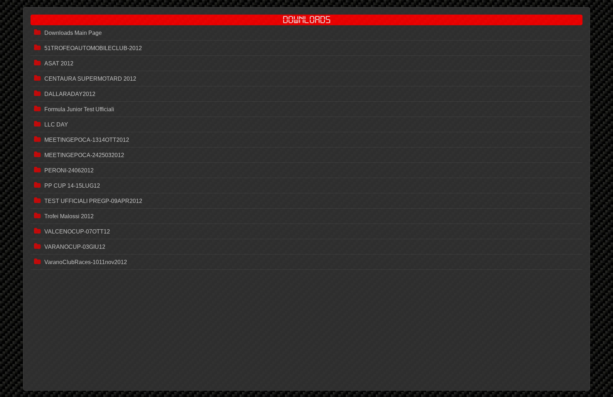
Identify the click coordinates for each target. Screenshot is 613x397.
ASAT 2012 (58, 63)
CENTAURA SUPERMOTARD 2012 (90, 79)
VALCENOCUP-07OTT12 (77, 232)
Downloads (307, 20)
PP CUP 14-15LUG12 (72, 186)
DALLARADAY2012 (69, 94)
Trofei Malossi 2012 (69, 216)
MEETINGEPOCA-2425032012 (84, 155)
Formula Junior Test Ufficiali (79, 109)
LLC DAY (56, 125)
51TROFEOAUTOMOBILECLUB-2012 (93, 48)
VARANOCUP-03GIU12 (74, 247)
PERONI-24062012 (69, 170)
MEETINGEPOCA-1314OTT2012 (86, 140)
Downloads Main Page (73, 33)
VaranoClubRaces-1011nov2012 (85, 262)
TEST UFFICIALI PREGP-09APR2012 (93, 201)
